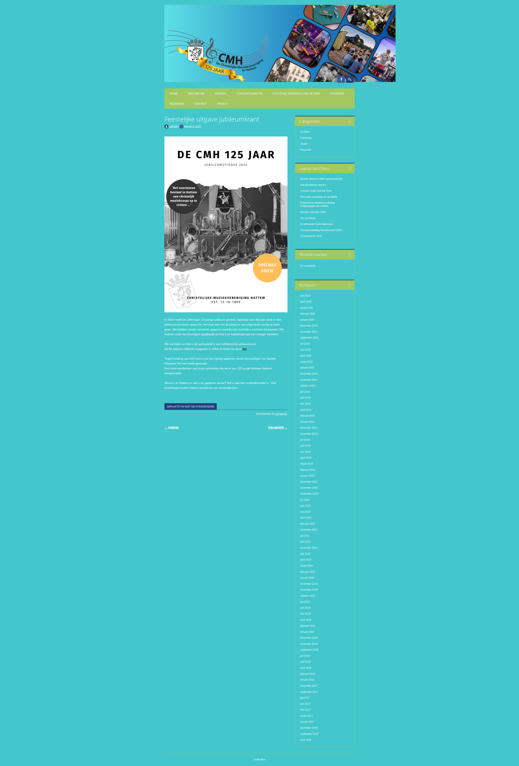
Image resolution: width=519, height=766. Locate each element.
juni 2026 (305, 295)
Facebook (341, 79)
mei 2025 (305, 349)
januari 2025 (307, 367)
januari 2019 (307, 632)
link (244, 348)
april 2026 (305, 301)
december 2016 (309, 727)
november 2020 (309, 547)
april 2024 (305, 409)
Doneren (337, 93)
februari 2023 (307, 469)
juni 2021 (305, 541)
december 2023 (309, 427)
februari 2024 (307, 415)
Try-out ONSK (307, 218)
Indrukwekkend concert (313, 185)
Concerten (306, 137)
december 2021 (309, 529)
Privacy (222, 103)
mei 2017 (305, 709)
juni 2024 (305, 397)
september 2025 (309, 337)
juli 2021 (305, 535)
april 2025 (305, 355)
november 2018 (309, 643)
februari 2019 (307, 625)
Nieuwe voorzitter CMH (313, 212)
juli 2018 (305, 655)
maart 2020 (306, 565)
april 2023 (305, 457)
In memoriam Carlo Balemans (316, 224)
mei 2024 (305, 403)
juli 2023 (305, 439)
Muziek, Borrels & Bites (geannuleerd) (321, 178)
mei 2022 (305, 511)
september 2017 (309, 692)
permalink (281, 414)
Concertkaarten (249, 93)
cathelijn (174, 126)
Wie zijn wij (196, 93)
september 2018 (309, 649)
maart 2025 (306, 361)
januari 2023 (307, 475)
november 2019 (309, 589)
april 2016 (305, 739)
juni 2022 (305, 505)
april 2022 (305, 517)
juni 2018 (305, 662)
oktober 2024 (307, 385)
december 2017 (309, 685)
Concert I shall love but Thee (316, 190)
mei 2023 (305, 451)
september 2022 (309, 493)
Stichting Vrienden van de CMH (296, 93)
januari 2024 (307, 421)
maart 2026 (306, 307)
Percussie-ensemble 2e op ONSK (318, 197)
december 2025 (309, 325)
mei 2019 (305, 613)
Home (173, 93)
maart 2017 (306, 715)
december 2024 (309, 373)
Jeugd (303, 143)
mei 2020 (305, 553)
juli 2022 (305, 499)
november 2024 (309, 379)
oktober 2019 (307, 595)
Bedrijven (176, 103)
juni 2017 (305, 704)
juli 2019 (305, 602)
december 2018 (309, 637)
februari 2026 (307, 313)
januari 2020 (307, 577)
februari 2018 (307, 674)
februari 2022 (307, 523)
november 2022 (309, 487)
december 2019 (309, 583)
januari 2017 (307, 721)
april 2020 (305, 559)
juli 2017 (305, 697)
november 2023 (309, 433)
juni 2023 (305, 445)
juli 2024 (305, 391)
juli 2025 (305, 343)
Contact (200, 103)
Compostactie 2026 (311, 236)
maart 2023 (306, 463)
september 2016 (309, 734)
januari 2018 (307, 679)
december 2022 (309, 481)
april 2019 (305, 619)
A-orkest (304, 131)
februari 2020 (307, 571)
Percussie (305, 149)
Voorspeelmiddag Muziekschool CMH (321, 230)
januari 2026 (307, 319)
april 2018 (305, 667)
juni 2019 (305, 607)
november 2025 (309, 331)
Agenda (220, 93)
